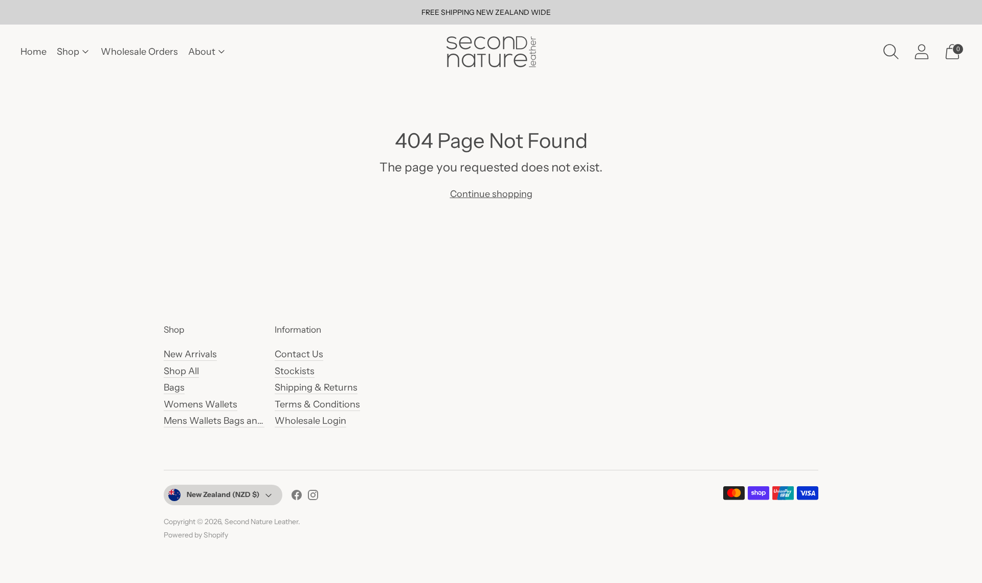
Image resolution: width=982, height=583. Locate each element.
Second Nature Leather (261, 521)
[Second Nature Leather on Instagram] (313, 497)
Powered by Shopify (196, 534)
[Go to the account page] (921, 51)
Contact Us (299, 354)
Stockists (295, 371)
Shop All (181, 371)
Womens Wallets (200, 404)
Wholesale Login (310, 420)
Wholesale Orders (139, 51)
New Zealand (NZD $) (223, 494)
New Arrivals (190, 354)
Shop (68, 51)
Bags (174, 387)
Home (33, 51)
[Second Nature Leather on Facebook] (297, 497)
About (201, 51)
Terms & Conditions (317, 404)
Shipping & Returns (316, 387)
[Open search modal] (891, 51)
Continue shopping (491, 194)
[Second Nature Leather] (491, 51)
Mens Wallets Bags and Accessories (240, 420)
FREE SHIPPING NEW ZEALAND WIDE (486, 12)
